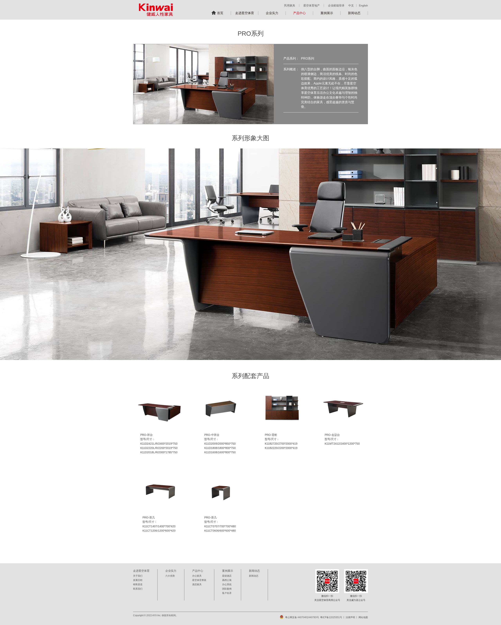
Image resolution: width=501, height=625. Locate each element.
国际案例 (227, 588)
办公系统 (227, 584)
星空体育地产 (311, 5)
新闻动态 (354, 13)
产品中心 (299, 13)
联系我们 (137, 588)
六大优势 (170, 575)
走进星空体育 (244, 13)
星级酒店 (227, 575)
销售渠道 (137, 584)
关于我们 (137, 575)
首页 (220, 13)
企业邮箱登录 (336, 5)
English (363, 5)
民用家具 (289, 5)
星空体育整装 (199, 580)
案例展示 (327, 13)
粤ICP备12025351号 (331, 617)
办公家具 (197, 575)
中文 (351, 5)
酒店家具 (197, 584)
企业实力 (272, 13)
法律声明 (350, 617)
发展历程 (137, 580)
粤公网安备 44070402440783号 (302, 617)
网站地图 (363, 617)
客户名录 (227, 593)
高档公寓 (227, 580)
